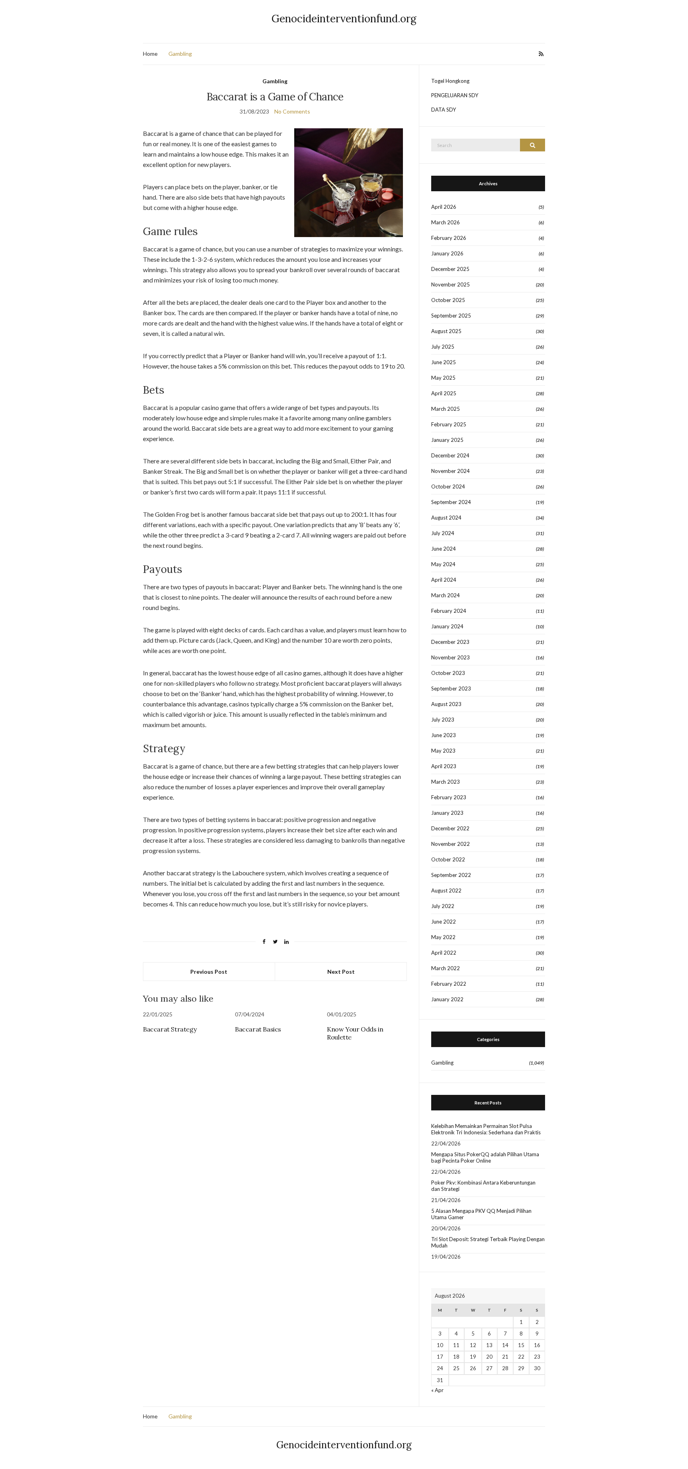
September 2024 (451, 502)
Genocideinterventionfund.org (344, 18)
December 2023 (450, 642)
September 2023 (451, 688)
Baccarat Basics (258, 1029)
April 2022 (443, 952)
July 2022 (442, 906)
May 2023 (443, 750)
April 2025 (443, 393)
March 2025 (445, 409)
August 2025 (446, 331)
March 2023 (445, 782)
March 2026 (445, 222)
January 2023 (447, 813)
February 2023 (448, 797)
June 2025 (443, 362)
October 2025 (448, 300)
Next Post (341, 971)
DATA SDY (443, 109)
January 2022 (447, 999)
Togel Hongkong (450, 81)
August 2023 (446, 704)
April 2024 (443, 580)
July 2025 (442, 346)
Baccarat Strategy (169, 1029)
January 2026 (447, 253)
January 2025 (447, 440)
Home (150, 53)
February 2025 (448, 424)
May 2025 (443, 378)
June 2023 (443, 735)
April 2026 (443, 207)
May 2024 (443, 564)
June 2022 (443, 921)
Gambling (180, 53)
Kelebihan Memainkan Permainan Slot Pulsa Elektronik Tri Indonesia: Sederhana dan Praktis (486, 1129)
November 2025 (450, 284)
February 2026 (448, 238)
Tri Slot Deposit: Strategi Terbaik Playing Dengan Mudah (488, 1242)
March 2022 (445, 968)
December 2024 (450, 455)
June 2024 (443, 548)
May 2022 (443, 937)
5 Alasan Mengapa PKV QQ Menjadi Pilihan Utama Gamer (481, 1214)
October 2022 (448, 859)
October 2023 (448, 673)
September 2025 (451, 315)
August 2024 (446, 517)
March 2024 (445, 595)
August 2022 (446, 890)
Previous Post (208, 971)
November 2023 (450, 657)
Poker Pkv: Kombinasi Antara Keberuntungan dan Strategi (483, 1185)
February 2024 (448, 611)
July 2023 (442, 719)
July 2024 (442, 533)
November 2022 (450, 844)
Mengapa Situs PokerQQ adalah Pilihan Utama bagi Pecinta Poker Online (485, 1157)
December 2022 (450, 828)
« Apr (437, 1390)
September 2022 (451, 875)
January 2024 (447, 626)
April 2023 (443, 766)
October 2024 (448, 486)
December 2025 (450, 269)
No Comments (292, 111)
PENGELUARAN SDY (454, 95)
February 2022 (448, 984)
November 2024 (450, 471)
